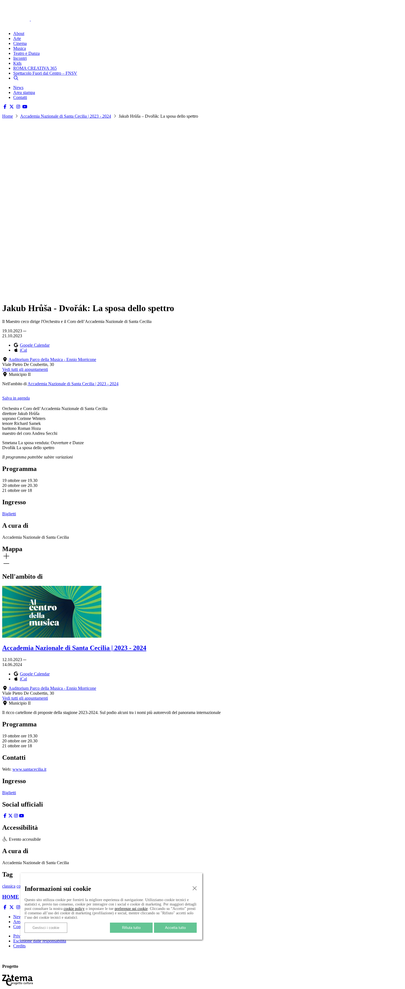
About (18, 33)
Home (7, 116)
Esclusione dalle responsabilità (39, 941)
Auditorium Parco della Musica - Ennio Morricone (52, 359)
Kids (17, 63)
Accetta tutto (175, 928)
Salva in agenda (16, 398)
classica (8, 886)
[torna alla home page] (24, 11)
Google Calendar (35, 345)
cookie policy (74, 909)
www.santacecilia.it (29, 769)
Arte (17, 38)
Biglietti (9, 513)
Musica (19, 48)
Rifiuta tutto (131, 928)
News (18, 87)
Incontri (20, 58)
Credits (19, 946)
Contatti (20, 97)
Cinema (20, 43)
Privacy (19, 936)
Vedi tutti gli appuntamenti (25, 369)
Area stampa (24, 92)
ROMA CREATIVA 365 (35, 68)
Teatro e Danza (26, 53)
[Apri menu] (5, 24)
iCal (23, 350)
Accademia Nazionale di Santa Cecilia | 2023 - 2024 (65, 116)
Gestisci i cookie (46, 928)
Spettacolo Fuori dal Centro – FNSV (45, 73)
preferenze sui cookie (131, 909)
